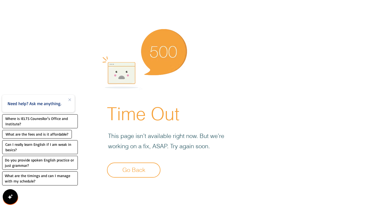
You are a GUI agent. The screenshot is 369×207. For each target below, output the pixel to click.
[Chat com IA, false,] (10, 196)
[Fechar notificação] (70, 100)
